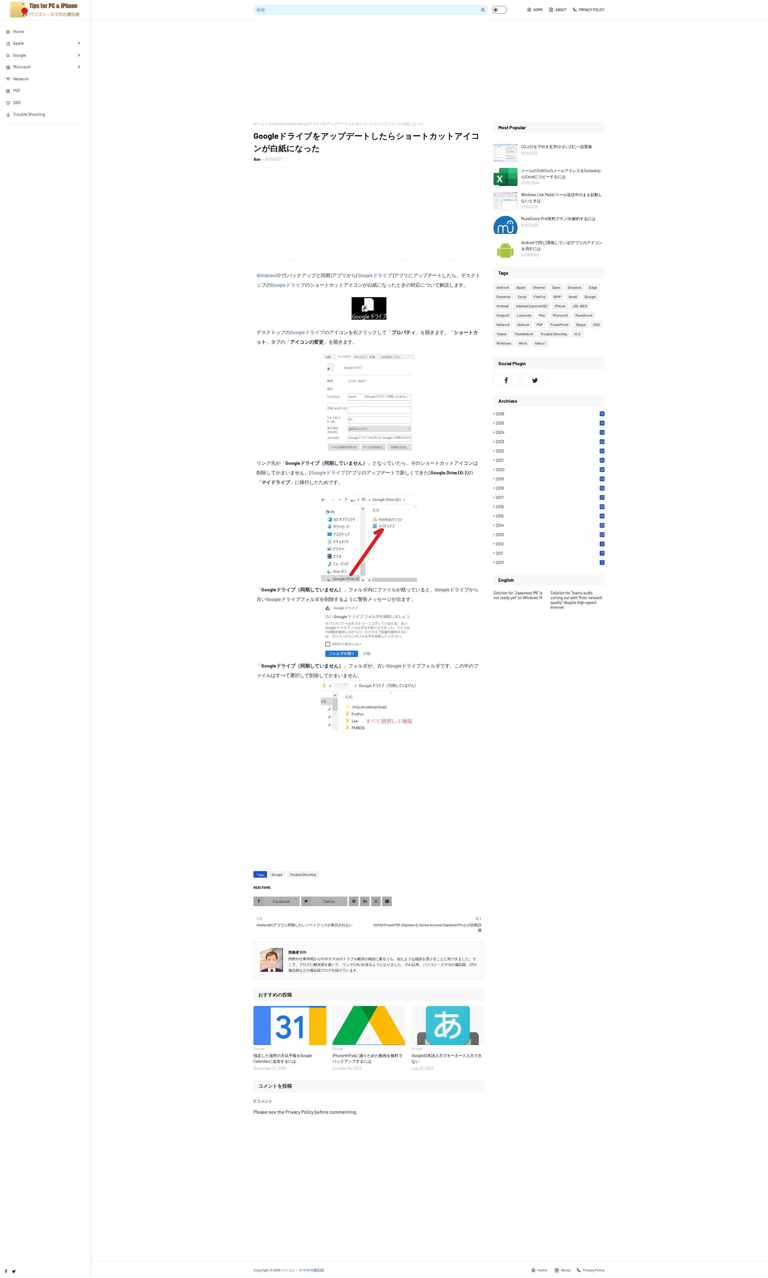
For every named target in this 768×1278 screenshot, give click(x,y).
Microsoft (560, 315)
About (560, 9)
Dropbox (574, 287)
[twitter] (14, 1271)
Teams (501, 334)
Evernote (503, 296)
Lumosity (524, 315)
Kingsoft (502, 315)
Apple (520, 287)
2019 (550, 478)
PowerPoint (559, 324)
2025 (550, 423)
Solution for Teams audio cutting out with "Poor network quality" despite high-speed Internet (576, 600)
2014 (550, 525)
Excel (522, 296)
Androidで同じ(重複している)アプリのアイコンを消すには (561, 245)
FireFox (540, 296)
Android (502, 287)
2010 (549, 562)
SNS (596, 324)
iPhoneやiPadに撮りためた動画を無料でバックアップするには (367, 1058)
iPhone (560, 306)
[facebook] (6, 1271)
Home (538, 9)
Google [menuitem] (19, 55)
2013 (550, 534)
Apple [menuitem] (18, 43)
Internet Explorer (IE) (531, 306)
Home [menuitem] (18, 31)
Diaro (556, 287)
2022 (550, 451)
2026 (550, 413)
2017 (550, 497)
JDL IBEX (580, 306)
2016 (550, 506)
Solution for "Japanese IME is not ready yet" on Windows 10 (518, 595)
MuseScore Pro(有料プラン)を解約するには (558, 218)
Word (523, 343)
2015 (550, 516)
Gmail (572, 296)
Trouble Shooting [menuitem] (29, 114)
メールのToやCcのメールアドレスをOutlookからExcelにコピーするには (561, 173)
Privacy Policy (591, 9)
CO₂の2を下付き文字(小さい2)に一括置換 (556, 146)
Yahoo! (540, 343)
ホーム (259, 123)
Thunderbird (523, 334)
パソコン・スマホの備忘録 (302, 1270)
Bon (257, 159)
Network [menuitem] (20, 78)
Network (503, 324)
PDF (540, 324)
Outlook (523, 324)
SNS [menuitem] (17, 102)
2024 (550, 432)
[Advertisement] (429, 70)
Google (277, 874)
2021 (550, 460)
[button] (499, 9)
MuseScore (583, 315)
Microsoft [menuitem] (22, 66)
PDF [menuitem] (17, 90)
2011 (550, 553)
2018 (550, 488)
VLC (577, 334)
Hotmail (502, 306)
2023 (550, 441)
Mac (542, 315)
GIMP (557, 296)
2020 (550, 469)
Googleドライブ (375, 275)
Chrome (539, 287)
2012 (549, 544)
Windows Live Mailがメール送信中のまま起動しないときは (561, 197)
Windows (266, 275)
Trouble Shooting (281, 123)
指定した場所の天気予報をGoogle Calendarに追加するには (283, 1058)
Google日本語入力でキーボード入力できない (447, 1058)
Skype (581, 324)
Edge (593, 287)
